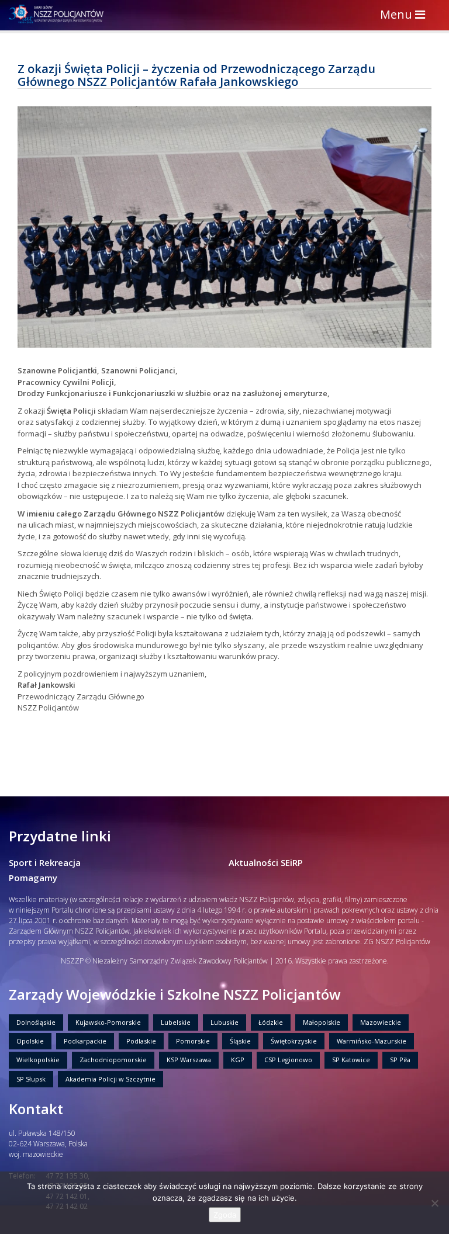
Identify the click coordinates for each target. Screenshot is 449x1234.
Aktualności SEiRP (266, 862)
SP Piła (400, 1059)
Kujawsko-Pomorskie (108, 1022)
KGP (237, 1059)
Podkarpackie (85, 1041)
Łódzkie (270, 1022)
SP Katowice (351, 1059)
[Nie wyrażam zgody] (434, 1203)
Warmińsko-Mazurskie (371, 1041)
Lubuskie (224, 1022)
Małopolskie (321, 1022)
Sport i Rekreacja (45, 862)
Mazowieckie (380, 1022)
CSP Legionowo (288, 1059)
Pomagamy (33, 877)
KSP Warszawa (189, 1059)
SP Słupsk (31, 1078)
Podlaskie (141, 1041)
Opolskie (30, 1041)
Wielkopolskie (38, 1059)
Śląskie (240, 1041)
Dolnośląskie (36, 1022)
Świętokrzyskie (294, 1041)
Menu (405, 15)
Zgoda (224, 1214)
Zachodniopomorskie (113, 1059)
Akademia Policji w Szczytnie (110, 1078)
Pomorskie (193, 1041)
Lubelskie (176, 1022)
